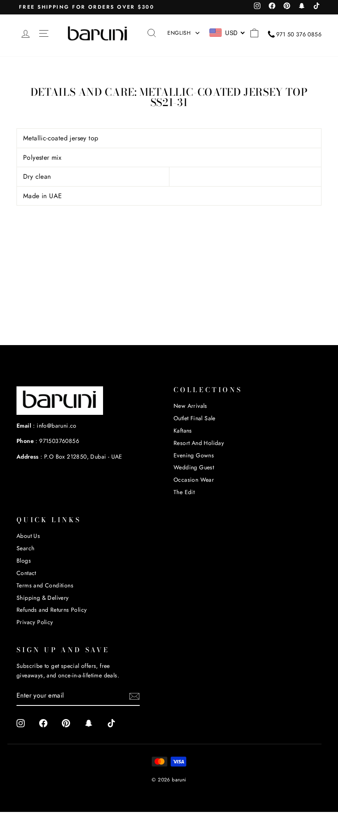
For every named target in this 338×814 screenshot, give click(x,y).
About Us (28, 536)
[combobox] (227, 32)
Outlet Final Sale (195, 418)
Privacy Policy (34, 622)
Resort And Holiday (199, 443)
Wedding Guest (194, 467)
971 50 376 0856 (299, 34)
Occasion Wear (194, 480)
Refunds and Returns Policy (51, 610)
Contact (26, 573)
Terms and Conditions (44, 585)
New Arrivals (190, 406)
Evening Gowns (194, 455)
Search (25, 548)
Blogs (23, 560)
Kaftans (183, 430)
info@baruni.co (57, 425)
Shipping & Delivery (42, 598)
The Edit (184, 492)
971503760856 (59, 441)
